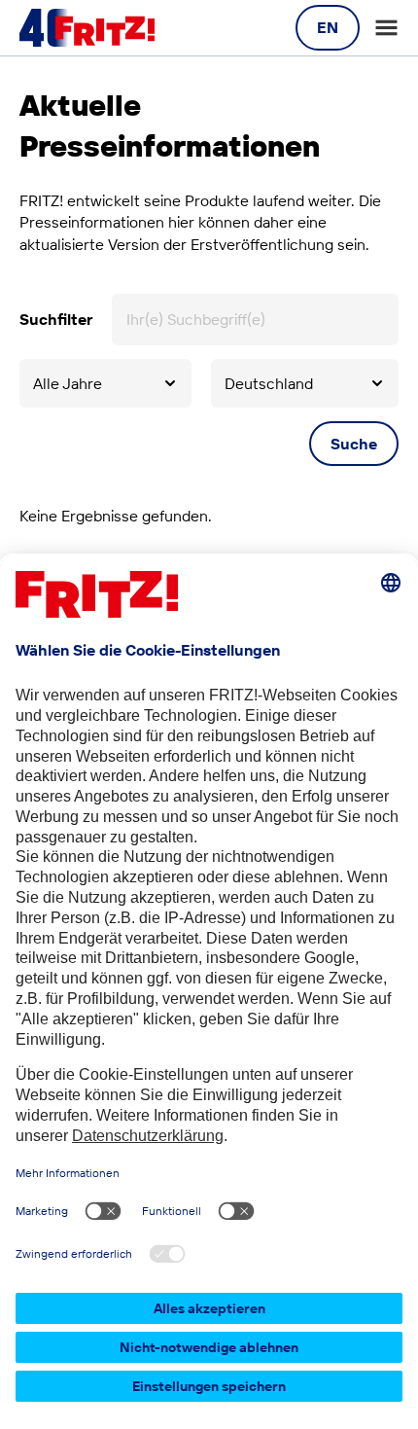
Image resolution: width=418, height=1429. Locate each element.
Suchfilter (55, 319)
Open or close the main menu (386, 28)
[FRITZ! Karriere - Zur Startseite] (87, 28)
